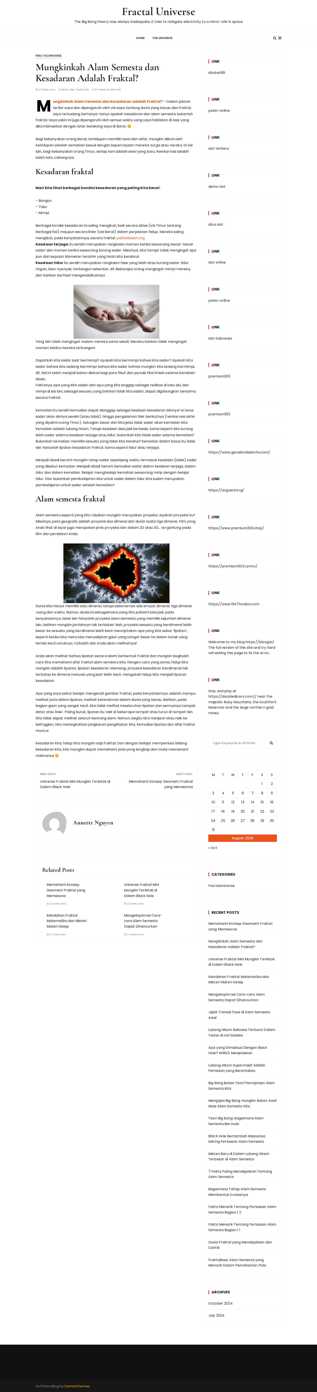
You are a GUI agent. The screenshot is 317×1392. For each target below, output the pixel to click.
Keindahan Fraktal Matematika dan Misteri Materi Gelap (67, 921)
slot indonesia (220, 338)
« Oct (212, 847)
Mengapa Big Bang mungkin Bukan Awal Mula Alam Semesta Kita (242, 1103)
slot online (217, 262)
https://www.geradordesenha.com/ (239, 452)
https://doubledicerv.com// (232, 696)
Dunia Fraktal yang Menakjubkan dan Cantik (240, 1245)
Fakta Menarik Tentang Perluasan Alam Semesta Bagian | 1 (242, 1227)
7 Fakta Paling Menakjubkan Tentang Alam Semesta (240, 1174)
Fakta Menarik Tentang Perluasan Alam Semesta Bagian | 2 (242, 1209)
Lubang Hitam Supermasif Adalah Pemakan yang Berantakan (236, 1068)
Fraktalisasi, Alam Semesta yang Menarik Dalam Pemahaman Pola (237, 1262)
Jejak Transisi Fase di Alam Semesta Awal (239, 1015)
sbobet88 (216, 72)
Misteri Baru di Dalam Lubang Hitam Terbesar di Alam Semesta (238, 1156)
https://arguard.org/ (226, 490)
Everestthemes (77, 1386)
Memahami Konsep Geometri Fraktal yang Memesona (161, 784)
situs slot (215, 224)
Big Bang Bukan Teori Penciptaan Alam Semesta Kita (241, 1085)
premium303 (219, 376)
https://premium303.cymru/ (232, 566)
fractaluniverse (48, 55)
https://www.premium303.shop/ (236, 528)
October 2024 (220, 1303)
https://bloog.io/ (259, 641)
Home (140, 38)
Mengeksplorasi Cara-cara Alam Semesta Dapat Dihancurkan (143, 921)
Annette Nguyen (110, 89)
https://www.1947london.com (233, 604)
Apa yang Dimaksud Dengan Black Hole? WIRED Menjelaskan (237, 1050)
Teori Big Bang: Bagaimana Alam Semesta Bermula (236, 1121)
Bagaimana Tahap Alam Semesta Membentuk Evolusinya (237, 1192)
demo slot (217, 186)
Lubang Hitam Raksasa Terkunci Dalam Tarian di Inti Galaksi (241, 1032)
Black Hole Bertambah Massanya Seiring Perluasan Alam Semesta (236, 1139)
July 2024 (216, 1315)
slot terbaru (218, 148)
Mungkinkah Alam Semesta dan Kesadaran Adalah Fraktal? (235, 944)
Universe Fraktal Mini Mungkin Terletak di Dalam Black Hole (75, 784)
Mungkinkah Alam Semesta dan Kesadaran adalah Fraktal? (108, 101)
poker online (219, 110)
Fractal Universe (158, 11)
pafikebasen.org (131, 238)
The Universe (162, 38)
